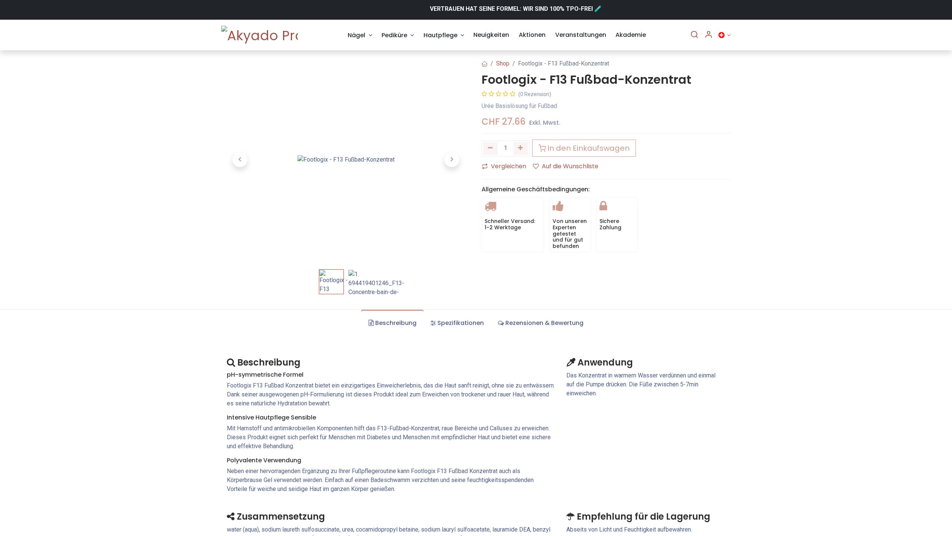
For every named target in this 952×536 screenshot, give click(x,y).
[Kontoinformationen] (708, 35)
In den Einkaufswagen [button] (588, 148)
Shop (502, 63)
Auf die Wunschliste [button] (570, 166)
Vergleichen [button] (508, 166)
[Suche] (694, 35)
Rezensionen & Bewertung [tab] (544, 323)
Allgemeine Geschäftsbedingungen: (536, 189)
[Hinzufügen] (521, 148)
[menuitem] (360, 35)
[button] (239, 159)
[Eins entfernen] (490, 148)
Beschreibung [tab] (395, 323)
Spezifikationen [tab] (460, 323)
